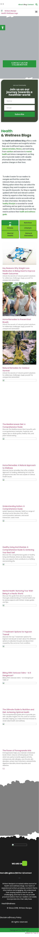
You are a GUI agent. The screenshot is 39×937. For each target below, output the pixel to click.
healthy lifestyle (9, 203)
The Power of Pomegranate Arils (17, 750)
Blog (25, 5)
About (20, 5)
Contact (30, 5)
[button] (36, 11)
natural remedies (8, 149)
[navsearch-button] (37, 5)
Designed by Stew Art (19, 930)
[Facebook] (24, 863)
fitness (19, 149)
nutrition (10, 151)
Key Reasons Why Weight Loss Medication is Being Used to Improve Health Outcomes (19, 271)
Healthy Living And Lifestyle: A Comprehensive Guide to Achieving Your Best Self (18, 550)
